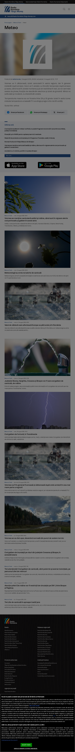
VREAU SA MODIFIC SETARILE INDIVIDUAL (26, 748)
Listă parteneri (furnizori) (9, 740)
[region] (37, 723)
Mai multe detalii (34, 705)
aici (54, 715)
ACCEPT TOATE (26, 745)
